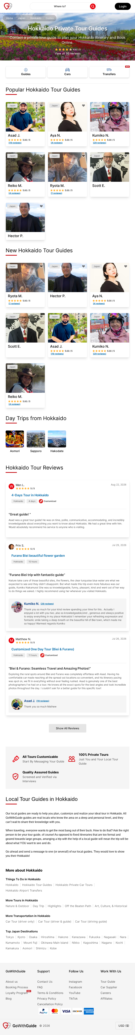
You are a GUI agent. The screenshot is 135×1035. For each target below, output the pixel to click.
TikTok (73, 998)
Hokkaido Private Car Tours (74, 885)
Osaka (33, 937)
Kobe (53, 948)
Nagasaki (110, 937)
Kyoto (21, 937)
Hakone (63, 937)
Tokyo (10, 937)
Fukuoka (94, 937)
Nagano (107, 942)
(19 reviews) (42, 701)
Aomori (27, 948)
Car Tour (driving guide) (91, 921)
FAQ (40, 987)
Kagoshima (90, 942)
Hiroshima (47, 937)
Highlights (54, 906)
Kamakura (12, 948)
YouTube (74, 993)
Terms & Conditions (50, 993)
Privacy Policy (46, 998)
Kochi (119, 942)
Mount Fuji (30, 942)
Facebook (75, 987)
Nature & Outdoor (17, 906)
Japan (21, 18)
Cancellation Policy (50, 1004)
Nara (123, 937)
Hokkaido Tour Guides (37, 885)
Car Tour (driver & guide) (54, 921)
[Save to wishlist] (41, 105)
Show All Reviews (67, 728)
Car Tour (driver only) (20, 921)
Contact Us (44, 981)
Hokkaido (35, 18)
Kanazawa (78, 937)
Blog (9, 998)
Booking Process (17, 987)
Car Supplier (109, 987)
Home (9, 18)
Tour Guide (108, 981)
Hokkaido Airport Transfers (24, 890)
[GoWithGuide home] (8, 6)
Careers (106, 993)
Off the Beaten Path (78, 906)
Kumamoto (13, 942)
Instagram (75, 981)
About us (12, 981)
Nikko (76, 942)
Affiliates (106, 998)
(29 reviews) (47, 603)
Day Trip (38, 906)
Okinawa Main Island (54, 942)
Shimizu (41, 948)
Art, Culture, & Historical (111, 906)
